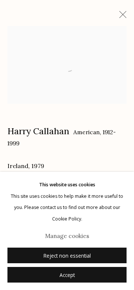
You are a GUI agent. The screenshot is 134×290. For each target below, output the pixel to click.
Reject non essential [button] (67, 255)
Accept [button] (67, 275)
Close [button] (121, 16)
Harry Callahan (38, 130)
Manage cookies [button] (67, 235)
